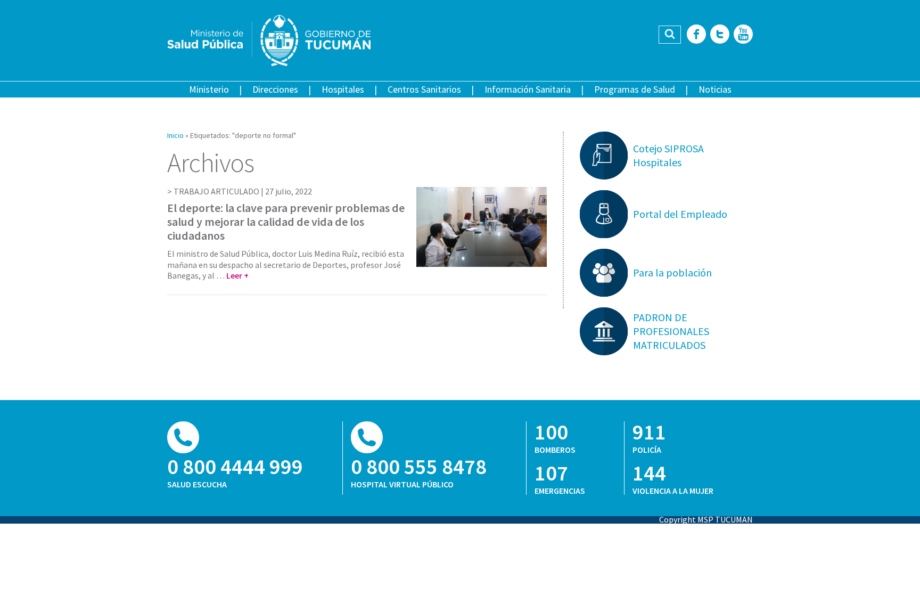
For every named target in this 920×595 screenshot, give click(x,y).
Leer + (237, 275)
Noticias (715, 89)
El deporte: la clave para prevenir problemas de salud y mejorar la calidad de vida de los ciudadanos (286, 221)
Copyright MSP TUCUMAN (706, 519)
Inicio (175, 135)
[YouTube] (743, 35)
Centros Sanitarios (424, 89)
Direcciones (275, 89)
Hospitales (343, 89)
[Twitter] (719, 35)
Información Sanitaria (527, 89)
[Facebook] (696, 35)
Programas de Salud (634, 89)
